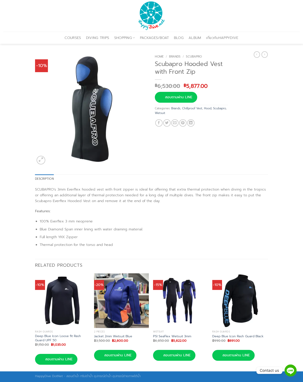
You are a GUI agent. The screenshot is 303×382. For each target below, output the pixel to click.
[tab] (44, 178)
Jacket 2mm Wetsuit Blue (113, 336)
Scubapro (194, 56)
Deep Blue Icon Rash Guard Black (238, 336)
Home (159, 56)
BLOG (179, 38)
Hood (207, 108)
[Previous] (35, 322)
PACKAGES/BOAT (154, 38)
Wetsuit (160, 113)
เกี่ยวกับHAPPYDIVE (222, 38)
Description (44, 179)
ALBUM (195, 38)
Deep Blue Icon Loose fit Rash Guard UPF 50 (58, 338)
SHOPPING (123, 38)
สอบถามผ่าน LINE (178, 97)
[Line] (291, 370)
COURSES (73, 38)
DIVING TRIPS (97, 38)
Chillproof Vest (192, 108)
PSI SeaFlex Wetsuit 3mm (172, 336)
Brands (175, 56)
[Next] (266, 322)
